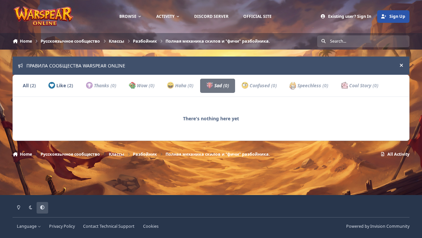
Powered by (377, 226)
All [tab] (29, 85)
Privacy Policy (62, 226)
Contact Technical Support (109, 226)
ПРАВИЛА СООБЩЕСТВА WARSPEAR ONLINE (75, 65)
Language (27, 226)
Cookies (151, 226)
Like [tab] (64, 85)
